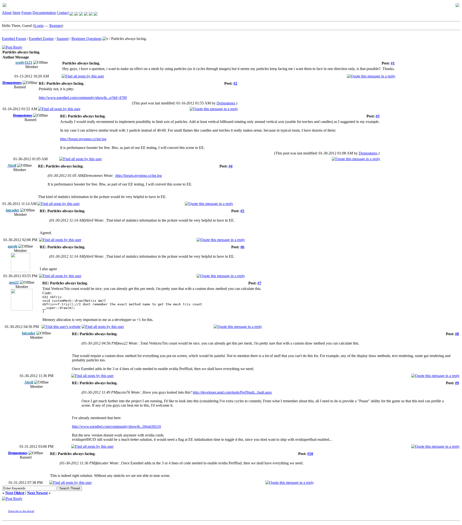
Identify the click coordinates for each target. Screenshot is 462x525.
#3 (377, 116)
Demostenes (226, 103)
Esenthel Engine (41, 39)
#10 (310, 454)
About (7, 13)
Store (16, 13)
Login (39, 26)
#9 (457, 383)
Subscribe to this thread (21, 511)
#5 (242, 211)
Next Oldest (14, 493)
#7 (259, 283)
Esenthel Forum (14, 39)
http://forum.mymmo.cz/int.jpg (83, 139)
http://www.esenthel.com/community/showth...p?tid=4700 (83, 98)
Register (55, 26)
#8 (457, 334)
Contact (63, 13)
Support (63, 39)
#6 (242, 247)
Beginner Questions (86, 39)
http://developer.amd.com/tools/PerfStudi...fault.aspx (232, 392)
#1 (393, 63)
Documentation (44, 13)
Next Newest (37, 493)
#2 (235, 83)
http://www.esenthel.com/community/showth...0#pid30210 (116, 426)
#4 (230, 166)
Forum (26, 13)
